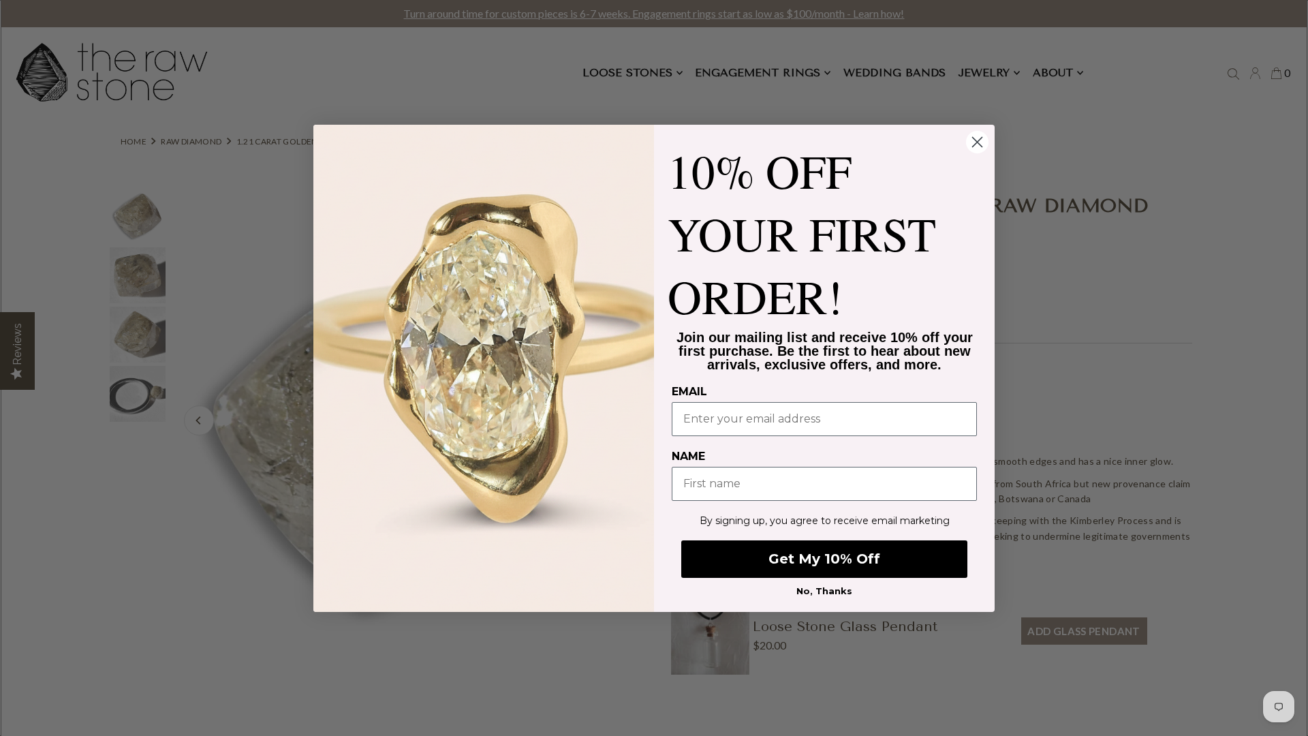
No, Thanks (824, 590)
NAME (688, 456)
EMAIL (689, 391)
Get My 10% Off (824, 559)
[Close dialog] (977, 142)
